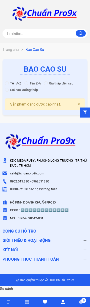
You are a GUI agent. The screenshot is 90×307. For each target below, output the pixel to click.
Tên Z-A (35, 83)
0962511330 (40, 181)
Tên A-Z (15, 83)
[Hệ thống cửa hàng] (27, 301)
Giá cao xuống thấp (24, 90)
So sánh (6, 289)
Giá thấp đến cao (61, 83)
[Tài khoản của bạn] (63, 301)
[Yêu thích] (45, 301)
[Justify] (81, 33)
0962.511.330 (19, 181)
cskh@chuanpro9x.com (27, 173)
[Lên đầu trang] (83, 285)
